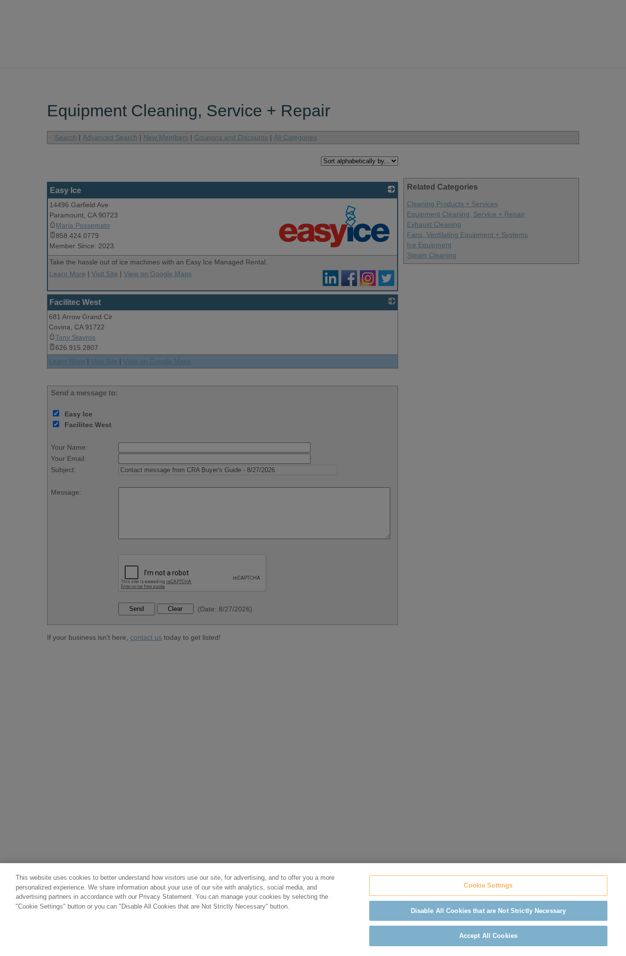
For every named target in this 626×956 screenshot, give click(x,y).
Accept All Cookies (488, 935)
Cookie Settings (488, 885)
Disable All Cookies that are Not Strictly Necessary (488, 910)
